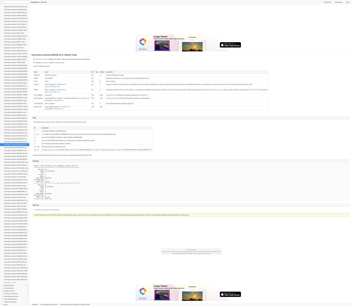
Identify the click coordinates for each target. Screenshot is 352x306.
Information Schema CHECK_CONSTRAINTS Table (16, 15)
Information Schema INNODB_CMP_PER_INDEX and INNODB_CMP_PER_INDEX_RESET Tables (16, 89)
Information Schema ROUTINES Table (15, 253)
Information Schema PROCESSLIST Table (16, 200)
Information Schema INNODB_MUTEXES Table (16, 121)
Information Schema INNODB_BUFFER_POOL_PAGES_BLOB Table (16, 74)
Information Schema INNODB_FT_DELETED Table (16, 103)
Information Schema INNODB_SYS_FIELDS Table (16, 130)
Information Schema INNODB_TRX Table (16, 162)
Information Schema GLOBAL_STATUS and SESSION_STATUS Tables (16, 53)
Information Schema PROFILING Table (15, 203)
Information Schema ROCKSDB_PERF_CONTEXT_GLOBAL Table (16, 244)
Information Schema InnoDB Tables (14, 62)
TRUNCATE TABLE (255, 90)
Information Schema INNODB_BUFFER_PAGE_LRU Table (16, 68)
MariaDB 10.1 (97, 150)
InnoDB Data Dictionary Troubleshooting (47, 210)
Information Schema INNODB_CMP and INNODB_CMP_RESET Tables (16, 86)
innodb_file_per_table (216, 90)
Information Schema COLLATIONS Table (16, 24)
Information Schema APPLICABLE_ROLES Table (16, 6)
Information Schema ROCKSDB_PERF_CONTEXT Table (16, 241)
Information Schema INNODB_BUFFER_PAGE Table (16, 65)
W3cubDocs (35, 2)
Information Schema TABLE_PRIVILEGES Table (16, 279)
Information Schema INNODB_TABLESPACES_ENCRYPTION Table (16, 156)
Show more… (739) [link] (9, 282)
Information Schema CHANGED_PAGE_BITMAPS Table (16, 9)
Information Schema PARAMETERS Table (16, 191)
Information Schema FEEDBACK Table (15, 45)
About (347, 2)
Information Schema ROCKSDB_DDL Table (16, 227)
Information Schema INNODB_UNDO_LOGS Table (16, 165)
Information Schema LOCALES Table (15, 177)
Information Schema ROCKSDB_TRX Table (16, 250)
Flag (110, 81)
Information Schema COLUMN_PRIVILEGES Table (16, 27)
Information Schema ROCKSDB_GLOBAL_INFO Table (16, 232)
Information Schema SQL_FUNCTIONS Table (16, 268)
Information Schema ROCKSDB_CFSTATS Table (16, 218)
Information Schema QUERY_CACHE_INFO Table (16, 206)
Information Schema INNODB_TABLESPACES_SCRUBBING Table (16, 159)
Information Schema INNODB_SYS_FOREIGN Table (16, 133)
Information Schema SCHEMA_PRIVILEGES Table (16, 256)
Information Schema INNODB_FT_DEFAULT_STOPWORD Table (16, 100)
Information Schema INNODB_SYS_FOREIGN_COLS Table (16, 136)
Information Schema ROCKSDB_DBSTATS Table (16, 224)
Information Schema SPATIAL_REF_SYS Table (16, 262)
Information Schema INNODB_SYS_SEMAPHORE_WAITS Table (16, 141)
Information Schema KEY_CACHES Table (16, 168)
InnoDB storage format (113, 98)
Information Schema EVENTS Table (14, 42)
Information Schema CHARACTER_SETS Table (16, 12)
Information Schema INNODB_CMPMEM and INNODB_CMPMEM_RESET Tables (16, 92)
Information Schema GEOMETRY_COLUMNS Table (16, 50)
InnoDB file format (111, 95)
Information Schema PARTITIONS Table (16, 194)
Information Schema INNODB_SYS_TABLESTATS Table (16, 150)
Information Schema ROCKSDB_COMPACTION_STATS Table (16, 221)
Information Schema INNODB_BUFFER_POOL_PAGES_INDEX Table (16, 77)
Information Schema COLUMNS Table (15, 30)
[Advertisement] (87, 20)
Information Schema (42, 59)
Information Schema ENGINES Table (15, 39)
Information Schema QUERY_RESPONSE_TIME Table (16, 209)
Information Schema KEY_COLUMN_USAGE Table (16, 171)
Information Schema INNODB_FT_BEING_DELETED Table (16, 94)
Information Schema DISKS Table (14, 33)
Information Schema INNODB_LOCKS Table (16, 115)
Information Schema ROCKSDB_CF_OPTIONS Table (16, 215)
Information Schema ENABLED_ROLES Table (16, 36)
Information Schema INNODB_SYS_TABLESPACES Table (16, 147)
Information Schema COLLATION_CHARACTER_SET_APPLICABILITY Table (16, 21)
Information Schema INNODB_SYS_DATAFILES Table (16, 127)
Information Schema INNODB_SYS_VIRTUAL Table (16, 153)
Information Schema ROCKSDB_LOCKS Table (16, 238)
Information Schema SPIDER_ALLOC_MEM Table (16, 265)
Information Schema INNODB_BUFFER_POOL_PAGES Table (16, 71)
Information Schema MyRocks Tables (15, 185)
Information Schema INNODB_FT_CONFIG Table (16, 97)
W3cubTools (327, 2)
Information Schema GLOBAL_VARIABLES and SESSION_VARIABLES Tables (16, 56)
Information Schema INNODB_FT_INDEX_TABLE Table (16, 109)
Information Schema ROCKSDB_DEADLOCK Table (16, 229)
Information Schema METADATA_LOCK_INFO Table (16, 180)
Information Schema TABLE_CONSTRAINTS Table (16, 276)
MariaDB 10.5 (61, 84)
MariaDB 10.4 (55, 86)
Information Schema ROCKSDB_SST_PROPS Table (16, 247)
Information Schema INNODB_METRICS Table (16, 118)
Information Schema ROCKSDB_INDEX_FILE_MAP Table (16, 235)
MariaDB (34, 304)
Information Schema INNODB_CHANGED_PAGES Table (16, 83)
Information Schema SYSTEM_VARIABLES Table (16, 273)
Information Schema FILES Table (13, 48)
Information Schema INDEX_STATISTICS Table (16, 59)
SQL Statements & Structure (48, 304)
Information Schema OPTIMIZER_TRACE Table (16, 188)
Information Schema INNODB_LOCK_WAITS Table (16, 112)
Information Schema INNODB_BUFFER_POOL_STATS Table (16, 80)
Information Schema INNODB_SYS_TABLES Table (16, 144)
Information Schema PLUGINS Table (15, 197)
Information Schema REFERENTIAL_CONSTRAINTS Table (16, 212)
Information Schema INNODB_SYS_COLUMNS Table (16, 124)
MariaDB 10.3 (144, 95)
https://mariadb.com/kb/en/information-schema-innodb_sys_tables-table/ (191, 253)
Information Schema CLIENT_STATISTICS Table (16, 18)
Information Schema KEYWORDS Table (15, 174)
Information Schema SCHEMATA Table (15, 259)
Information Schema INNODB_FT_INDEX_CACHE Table (16, 106)
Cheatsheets (338, 2)
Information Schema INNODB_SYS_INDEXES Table (16, 138)
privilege (44, 62)
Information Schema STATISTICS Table (15, 271)
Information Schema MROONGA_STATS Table (16, 182)
